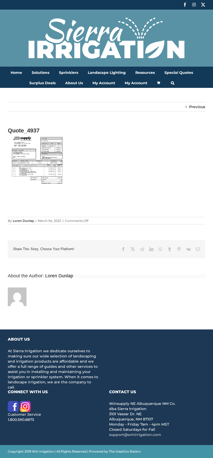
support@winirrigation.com (135, 434)
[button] (172, 82)
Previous (197, 106)
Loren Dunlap (23, 221)
